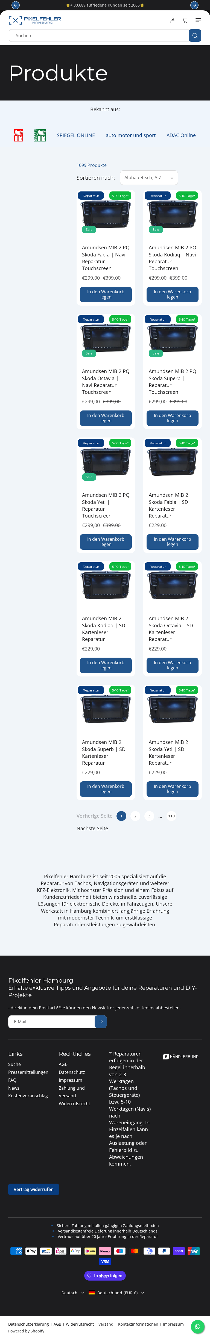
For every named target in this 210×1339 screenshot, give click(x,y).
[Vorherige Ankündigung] (15, 5)
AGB (57, 1324)
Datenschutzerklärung (28, 1324)
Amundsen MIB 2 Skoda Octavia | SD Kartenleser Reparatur (171, 629)
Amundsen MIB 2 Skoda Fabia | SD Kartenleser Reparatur (168, 505)
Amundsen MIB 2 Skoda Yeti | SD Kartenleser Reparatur (168, 752)
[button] (197, 20)
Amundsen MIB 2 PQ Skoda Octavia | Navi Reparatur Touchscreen (106, 381)
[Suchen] (195, 35)
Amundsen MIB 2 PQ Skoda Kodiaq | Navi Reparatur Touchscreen (172, 258)
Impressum (173, 1324)
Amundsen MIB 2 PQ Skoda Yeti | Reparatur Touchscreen (106, 505)
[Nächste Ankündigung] (194, 5)
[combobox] (105, 35)
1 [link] (121, 815)
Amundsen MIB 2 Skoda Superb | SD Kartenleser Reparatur (104, 752)
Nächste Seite (92, 828)
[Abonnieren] (101, 1021)
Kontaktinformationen (138, 1324)
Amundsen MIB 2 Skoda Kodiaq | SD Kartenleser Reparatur (103, 629)
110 (171, 815)
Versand (105, 1324)
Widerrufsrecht (80, 1324)
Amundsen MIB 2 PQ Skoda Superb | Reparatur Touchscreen (172, 381)
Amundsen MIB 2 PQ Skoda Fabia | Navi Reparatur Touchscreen (106, 258)
